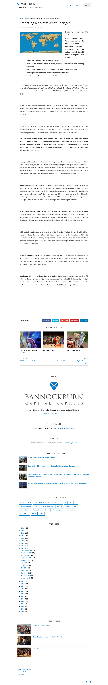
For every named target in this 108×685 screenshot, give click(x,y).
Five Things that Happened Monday (29, 351)
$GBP (36, 506)
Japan (29, 502)
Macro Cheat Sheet (73, 350)
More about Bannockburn (54, 414)
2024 (23, 533)
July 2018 (23, 563)
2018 (23, 548)
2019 (23, 546)
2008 (23, 604)
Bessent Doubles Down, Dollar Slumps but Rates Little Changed (51, 466)
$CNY (41, 514)
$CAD (74, 506)
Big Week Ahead (48, 350)
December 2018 (26, 550)
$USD (22, 502)
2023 (23, 535)
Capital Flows (24, 514)
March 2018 (24, 573)
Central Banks (24, 510)
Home (22, 18)
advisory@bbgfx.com (70, 443)
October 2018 (25, 555)
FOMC (34, 514)
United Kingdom (58, 510)
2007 (23, 606)
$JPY (77, 502)
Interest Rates (71, 510)
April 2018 (24, 570)
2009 (23, 601)
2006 (23, 609)
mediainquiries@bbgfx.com (66, 428)
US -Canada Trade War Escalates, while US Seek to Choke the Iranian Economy (57, 483)
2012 (23, 594)
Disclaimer (22, 303)
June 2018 (24, 565)
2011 (23, 596)
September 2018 (26, 558)
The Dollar (62, 502)
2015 (23, 586)
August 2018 (25, 560)
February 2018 (25, 575)
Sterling (59, 506)
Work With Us (21, 672)
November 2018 (26, 553)
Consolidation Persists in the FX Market (47, 637)
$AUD (67, 506)
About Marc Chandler (24, 669)
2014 (23, 589)
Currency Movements (42, 502)
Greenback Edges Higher (42, 625)
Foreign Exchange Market (41, 510)
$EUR (54, 502)
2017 (23, 581)
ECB (71, 502)
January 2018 (25, 578)
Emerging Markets (30, 18)
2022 (23, 538)
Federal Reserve (25, 506)
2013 (23, 591)
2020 (23, 543)
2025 (23, 531)
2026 (23, 528)
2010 (23, 599)
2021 (23, 541)
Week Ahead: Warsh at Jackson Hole (41, 457)
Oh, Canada (37, 649)
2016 (23, 584)
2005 (23, 611)
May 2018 (24, 568)
